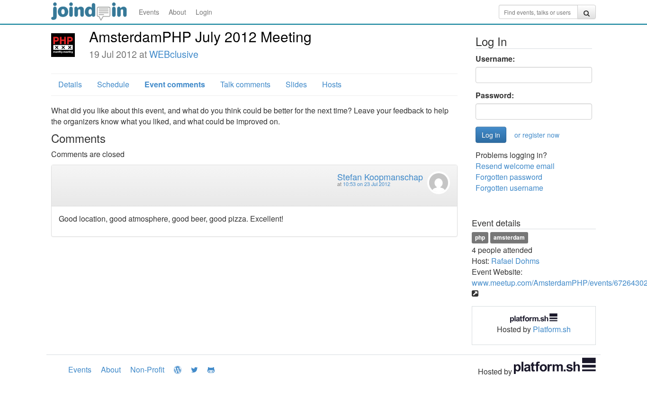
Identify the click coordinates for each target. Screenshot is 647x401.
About (177, 12)
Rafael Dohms (515, 260)
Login (204, 12)
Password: (495, 95)
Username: (495, 59)
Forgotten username (509, 187)
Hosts (331, 84)
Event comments (174, 84)
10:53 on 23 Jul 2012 (366, 183)
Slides (296, 84)
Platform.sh (552, 329)
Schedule (113, 84)
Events (149, 12)
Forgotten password (509, 176)
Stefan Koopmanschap (380, 176)
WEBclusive (173, 54)
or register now (536, 135)
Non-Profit (147, 369)
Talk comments (245, 84)
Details (70, 84)
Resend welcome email (515, 165)
